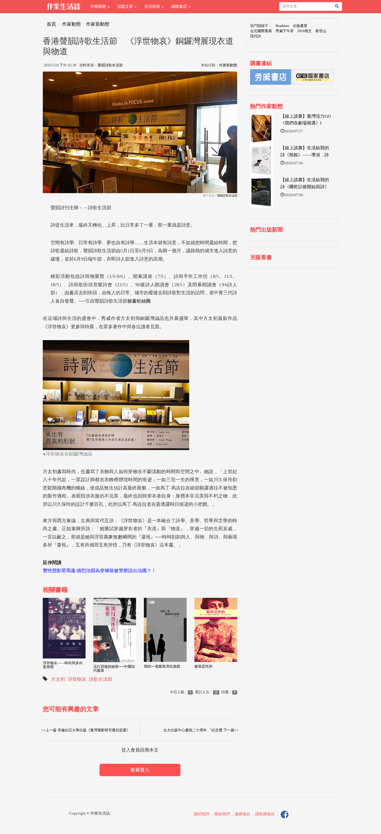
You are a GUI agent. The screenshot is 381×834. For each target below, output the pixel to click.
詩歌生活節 (100, 679)
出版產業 (300, 26)
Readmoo (282, 26)
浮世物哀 (77, 679)
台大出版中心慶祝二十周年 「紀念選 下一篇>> (200, 730)
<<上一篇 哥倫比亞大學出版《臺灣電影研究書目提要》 (85, 730)
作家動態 (98, 6)
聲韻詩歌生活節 (110, 65)
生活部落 (152, 6)
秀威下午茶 (285, 31)
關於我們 (201, 814)
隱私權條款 (265, 814)
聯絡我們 (222, 814)
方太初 (58, 679)
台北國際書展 (261, 31)
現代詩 (255, 36)
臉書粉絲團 (139, 301)
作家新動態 (97, 24)
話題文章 (125, 6)
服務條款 (242, 814)
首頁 (51, 24)
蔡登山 (320, 31)
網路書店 (179, 6)
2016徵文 (304, 31)
